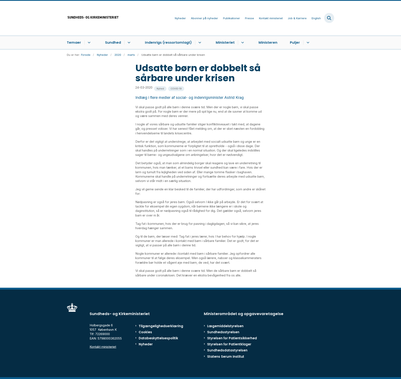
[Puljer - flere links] (307, 42)
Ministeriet (225, 42)
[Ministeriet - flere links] (242, 42)
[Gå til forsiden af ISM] (93, 18)
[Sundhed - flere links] (128, 42)
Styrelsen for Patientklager (229, 344)
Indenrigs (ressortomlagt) (168, 42)
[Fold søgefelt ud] (329, 18)
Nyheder (146, 344)
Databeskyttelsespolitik (156, 338)
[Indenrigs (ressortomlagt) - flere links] (199, 42)
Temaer (74, 42)
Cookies (145, 332)
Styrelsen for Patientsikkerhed (232, 338)
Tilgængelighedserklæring (156, 326)
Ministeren (268, 42)
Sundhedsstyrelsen (223, 332)
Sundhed (113, 42)
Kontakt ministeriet (103, 347)
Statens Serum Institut (225, 356)
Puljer (295, 42)
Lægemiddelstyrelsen (225, 326)
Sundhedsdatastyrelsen (227, 350)
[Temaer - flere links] (88, 42)
